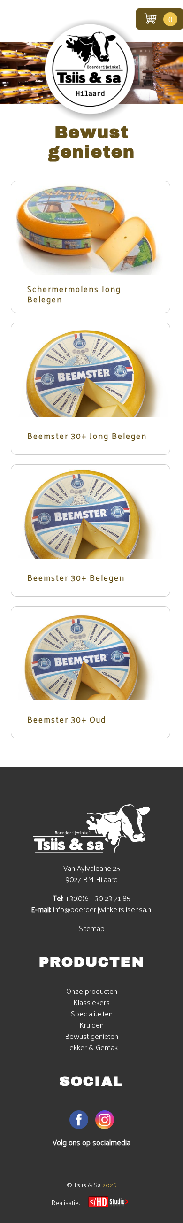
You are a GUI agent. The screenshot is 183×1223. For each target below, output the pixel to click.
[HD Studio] (108, 1202)
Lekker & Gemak (92, 1047)
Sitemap (92, 928)
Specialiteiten (92, 1013)
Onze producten (91, 991)
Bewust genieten (91, 1036)
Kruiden (91, 1024)
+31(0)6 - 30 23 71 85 (97, 898)
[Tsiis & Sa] (91, 119)
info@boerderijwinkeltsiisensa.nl (102, 909)
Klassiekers (91, 1002)
